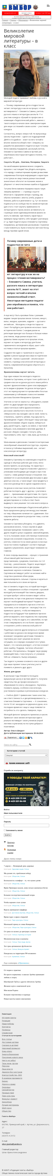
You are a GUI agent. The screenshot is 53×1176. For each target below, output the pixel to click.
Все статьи (7, 1039)
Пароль (7, 821)
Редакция (6, 1020)
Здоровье (6, 1087)
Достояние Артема (18, 913)
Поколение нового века (12, 1057)
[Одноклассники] (26, 737)
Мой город (6, 1108)
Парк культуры (17, 920)
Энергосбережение (10, 1054)
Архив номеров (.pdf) (19, 763)
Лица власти (7, 1069)
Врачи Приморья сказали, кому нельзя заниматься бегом (26, 888)
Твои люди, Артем (24, 942)
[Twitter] (23, 737)
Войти (7, 835)
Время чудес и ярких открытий (16, 917)
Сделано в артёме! (10, 1045)
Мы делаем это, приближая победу (17, 873)
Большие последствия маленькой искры (19, 895)
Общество (15, 876)
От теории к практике (12, 970)
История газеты (9, 1017)
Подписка (6, 1030)
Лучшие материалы (10, 1105)
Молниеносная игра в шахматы (16, 939)
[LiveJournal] (31, 737)
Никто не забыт (9, 1060)
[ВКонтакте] (20, 737)
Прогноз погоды (11, 844)
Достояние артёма (10, 1042)
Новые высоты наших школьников (17, 999)
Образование (23, 20)
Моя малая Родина (11, 990)
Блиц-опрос (7, 1051)
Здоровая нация (17, 869)
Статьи (13, 20)
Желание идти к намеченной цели (17, 986)
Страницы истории (24, 935)
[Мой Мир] (28, 737)
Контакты (6, 1027)
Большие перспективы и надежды (17, 994)
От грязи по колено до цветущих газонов (20, 931)
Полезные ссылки (11, 851)
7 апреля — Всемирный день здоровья (19, 866)
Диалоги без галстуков (12, 1072)
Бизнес (5, 1081)
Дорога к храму (8, 1084)
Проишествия (8, 1093)
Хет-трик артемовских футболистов (18, 946)
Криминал (15, 956)
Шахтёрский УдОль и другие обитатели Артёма (22, 981)
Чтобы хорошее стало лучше (15, 902)
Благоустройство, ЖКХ (12, 1075)
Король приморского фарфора (15, 909)
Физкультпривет (23, 949)
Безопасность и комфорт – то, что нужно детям (22, 880)
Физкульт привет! (9, 1099)
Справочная (7, 1033)
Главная (5, 20)
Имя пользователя (13, 813)
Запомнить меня (14, 830)
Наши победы (8, 1023)
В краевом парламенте (12, 1078)
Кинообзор (7, 1102)
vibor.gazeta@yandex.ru (12, 1144)
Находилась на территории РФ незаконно (20, 953)
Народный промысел (11, 1048)
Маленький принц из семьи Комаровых (19, 924)
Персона (5, 1066)
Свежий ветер (8, 1090)
